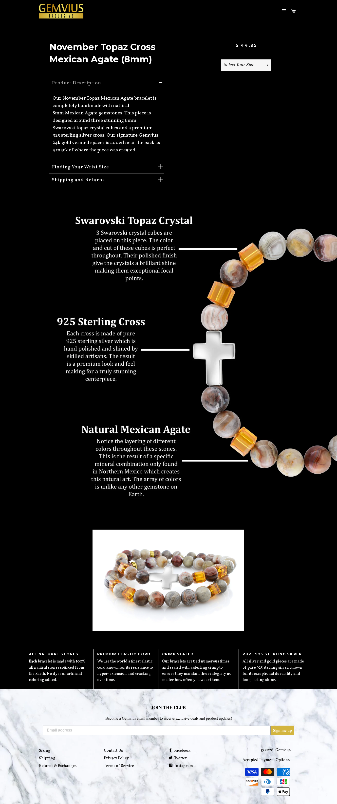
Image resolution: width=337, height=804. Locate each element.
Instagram (183, 766)
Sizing (44, 750)
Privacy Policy (116, 758)
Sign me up (282, 730)
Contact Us (113, 750)
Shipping (47, 758)
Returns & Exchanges (57, 766)
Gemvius (283, 750)
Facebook (181, 750)
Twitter (180, 758)
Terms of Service (119, 766)
